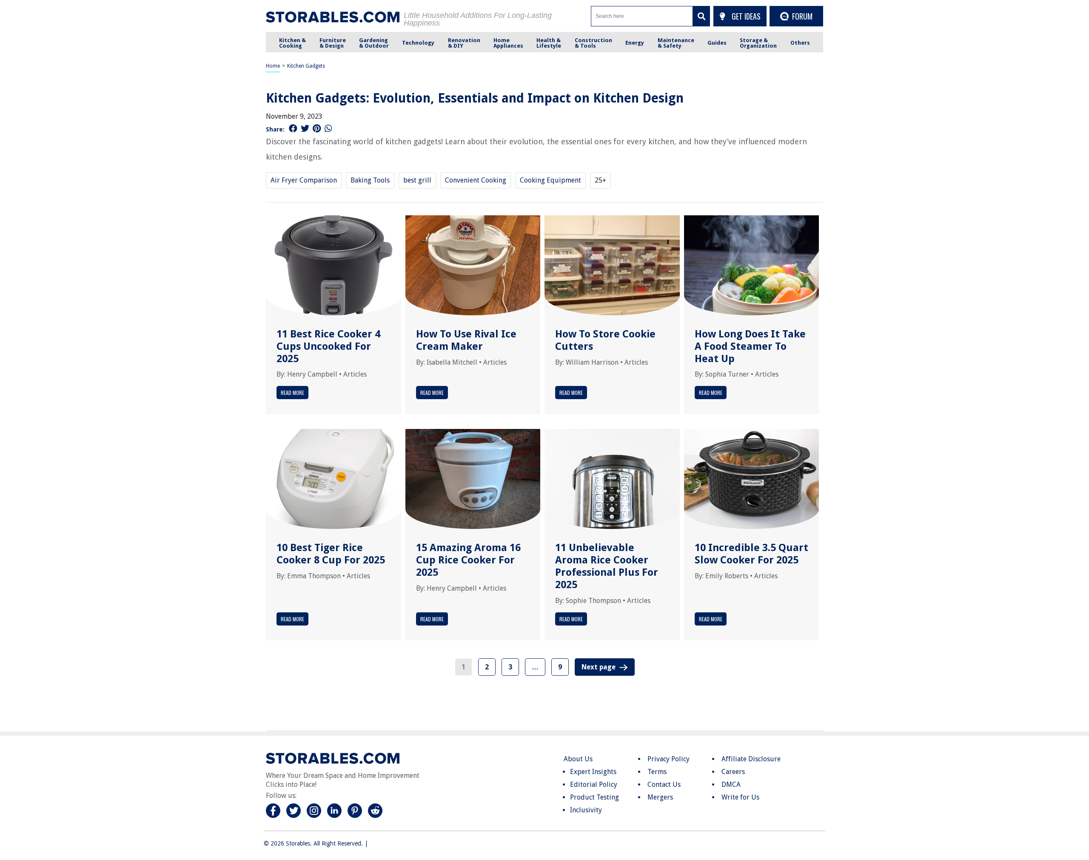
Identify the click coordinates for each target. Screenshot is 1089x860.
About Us (578, 759)
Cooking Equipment (550, 180)
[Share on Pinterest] (317, 128)
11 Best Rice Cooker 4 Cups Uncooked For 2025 (328, 346)
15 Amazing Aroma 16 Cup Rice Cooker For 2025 (468, 560)
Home (273, 66)
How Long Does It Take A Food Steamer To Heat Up (750, 346)
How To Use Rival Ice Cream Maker (466, 340)
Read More (292, 392)
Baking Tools (370, 180)
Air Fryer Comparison (304, 180)
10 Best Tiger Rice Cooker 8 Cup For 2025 (331, 554)
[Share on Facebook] (293, 128)
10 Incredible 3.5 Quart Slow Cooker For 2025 (751, 554)
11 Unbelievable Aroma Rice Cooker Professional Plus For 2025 (606, 566)
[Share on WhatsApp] (328, 128)
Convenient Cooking (475, 180)
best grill (417, 180)
